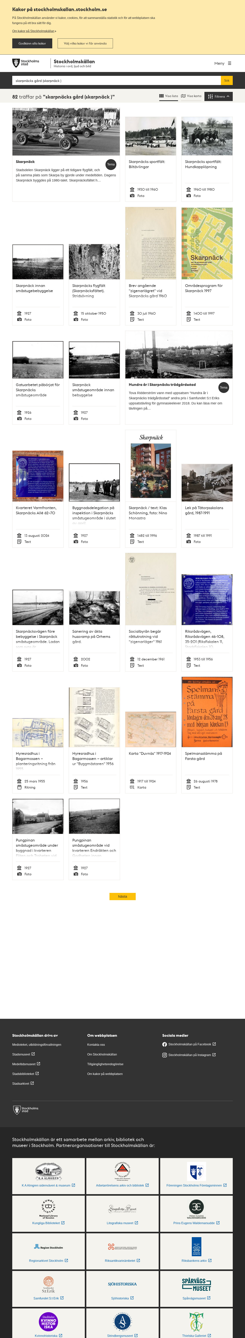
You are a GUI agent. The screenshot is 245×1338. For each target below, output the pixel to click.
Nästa (122, 896)
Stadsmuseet (21, 1054)
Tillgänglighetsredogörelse (105, 1064)
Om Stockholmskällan (102, 1054)
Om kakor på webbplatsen (105, 1074)
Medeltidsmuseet (23, 1064)
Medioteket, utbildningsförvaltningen (36, 1044)
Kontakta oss (96, 1044)
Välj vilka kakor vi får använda (85, 43)
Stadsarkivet (20, 1083)
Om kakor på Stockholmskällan (33, 31)
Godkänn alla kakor (32, 43)
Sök (226, 80)
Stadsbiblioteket (23, 1074)
